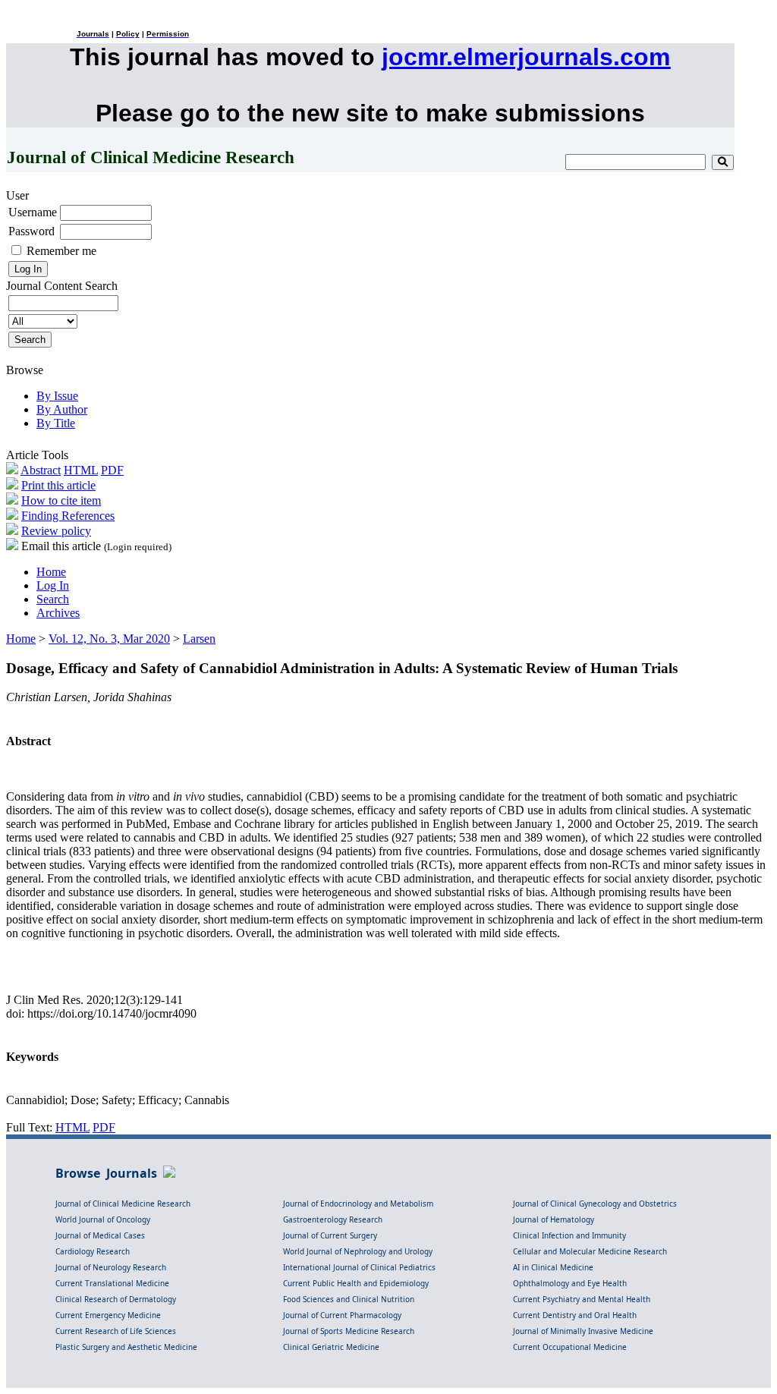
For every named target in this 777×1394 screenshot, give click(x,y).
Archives (58, 612)
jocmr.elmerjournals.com (526, 57)
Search (52, 599)
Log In (52, 585)
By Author (61, 409)
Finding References (68, 515)
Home (51, 571)
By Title (55, 423)
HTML (81, 470)
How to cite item (61, 500)
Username (32, 212)
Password (31, 231)
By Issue (57, 395)
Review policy (56, 530)
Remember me (61, 250)
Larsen (199, 638)
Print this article (58, 485)
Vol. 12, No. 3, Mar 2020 (109, 638)
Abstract (40, 470)
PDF (112, 470)
